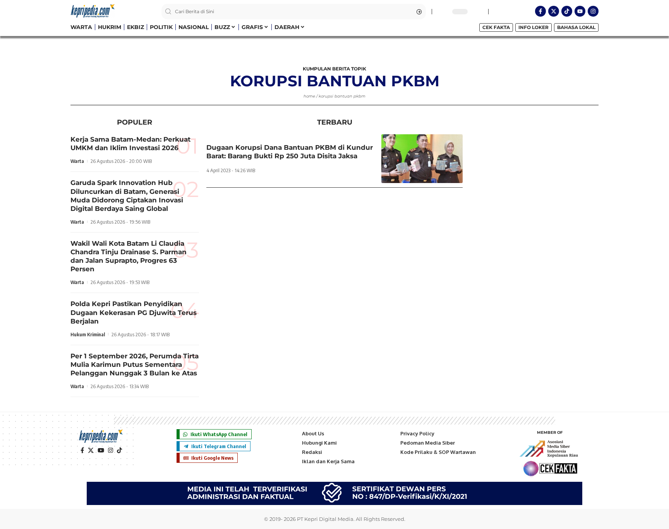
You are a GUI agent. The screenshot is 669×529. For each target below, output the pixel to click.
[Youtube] (580, 11)
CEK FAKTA (496, 27)
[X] (91, 450)
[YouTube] (101, 450)
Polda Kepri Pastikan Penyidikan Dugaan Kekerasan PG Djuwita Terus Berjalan (133, 312)
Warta (77, 161)
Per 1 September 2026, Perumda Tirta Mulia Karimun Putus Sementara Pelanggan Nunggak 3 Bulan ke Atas (134, 364)
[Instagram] (593, 11)
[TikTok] (119, 450)
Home (309, 96)
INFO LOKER (533, 27)
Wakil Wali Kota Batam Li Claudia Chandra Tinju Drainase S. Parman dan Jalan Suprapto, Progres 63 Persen (128, 256)
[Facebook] (82, 450)
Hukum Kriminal (87, 334)
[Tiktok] (566, 11)
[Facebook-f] (540, 11)
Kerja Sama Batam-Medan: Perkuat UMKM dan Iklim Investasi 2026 (130, 143)
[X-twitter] (553, 11)
